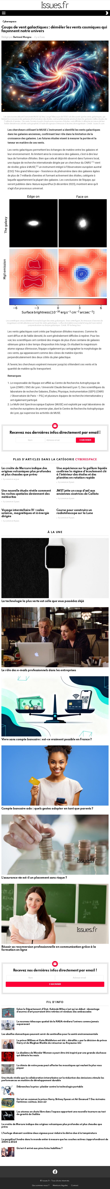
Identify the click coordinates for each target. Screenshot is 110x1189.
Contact (74, 1185)
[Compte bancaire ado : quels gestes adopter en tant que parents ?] (55, 775)
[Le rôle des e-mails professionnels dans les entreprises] (55, 637)
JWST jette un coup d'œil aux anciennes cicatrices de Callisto (77, 492)
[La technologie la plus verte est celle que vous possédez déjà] (55, 568)
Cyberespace (86, 459)
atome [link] (11, 348)
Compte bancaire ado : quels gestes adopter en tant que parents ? (47, 808)
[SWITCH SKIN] (107, 13)
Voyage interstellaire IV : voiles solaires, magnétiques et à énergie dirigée (25, 513)
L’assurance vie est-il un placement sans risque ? (34, 877)
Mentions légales (60, 1185)
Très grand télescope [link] (27, 171)
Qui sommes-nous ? (40, 1185)
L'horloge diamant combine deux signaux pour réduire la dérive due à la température (49, 1133)
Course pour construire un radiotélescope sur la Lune (74, 512)
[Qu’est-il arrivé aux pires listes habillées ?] (7, 1152)
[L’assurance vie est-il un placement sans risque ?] (55, 845)
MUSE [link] (42, 129)
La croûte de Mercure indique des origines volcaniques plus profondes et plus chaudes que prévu (26, 471)
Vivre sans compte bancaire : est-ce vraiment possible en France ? (46, 739)
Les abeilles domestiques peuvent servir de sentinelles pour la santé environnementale (49, 1034)
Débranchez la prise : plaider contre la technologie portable (49, 1087)
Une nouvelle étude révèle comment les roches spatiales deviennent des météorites (26, 494)
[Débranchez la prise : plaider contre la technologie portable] (7, 1090)
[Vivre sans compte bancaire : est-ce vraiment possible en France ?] (55, 706)
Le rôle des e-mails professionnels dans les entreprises (38, 670)
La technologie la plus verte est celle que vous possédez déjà (42, 601)
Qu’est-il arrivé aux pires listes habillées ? (39, 1148)
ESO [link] (10, 171)
